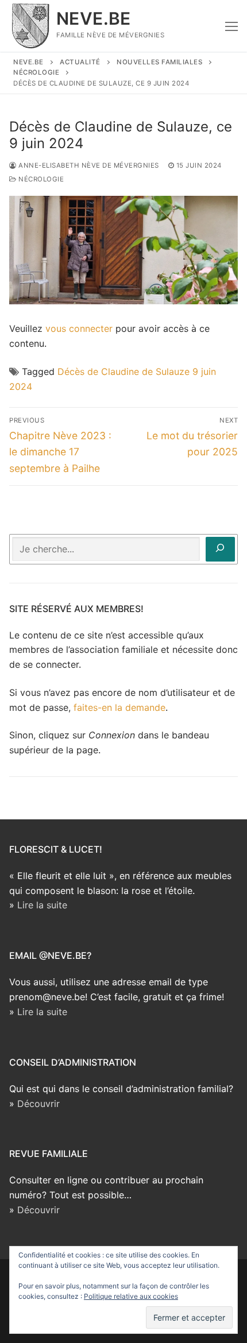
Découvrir (38, 1103)
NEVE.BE (93, 18)
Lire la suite (42, 905)
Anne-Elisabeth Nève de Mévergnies (88, 165)
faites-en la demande (119, 707)
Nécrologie (40, 179)
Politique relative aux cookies (131, 1296)
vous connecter (79, 328)
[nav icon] (231, 26)
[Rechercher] (220, 549)
